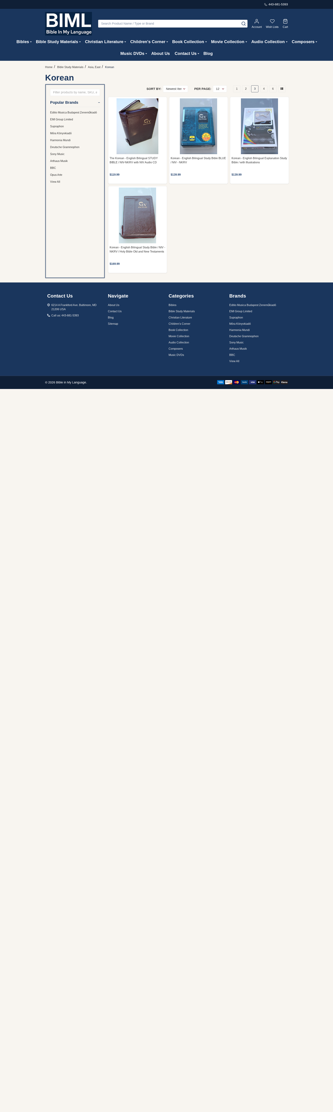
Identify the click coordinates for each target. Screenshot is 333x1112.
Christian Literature (104, 41)
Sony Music (57, 154)
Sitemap (113, 323)
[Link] (68, 24)
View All (55, 181)
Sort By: (154, 89)
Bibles (22, 41)
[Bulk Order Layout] (281, 88)
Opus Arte (56, 174)
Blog (208, 53)
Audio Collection (268, 41)
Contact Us (186, 53)
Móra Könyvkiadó (61, 133)
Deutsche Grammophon (64, 147)
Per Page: (202, 89)
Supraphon (57, 126)
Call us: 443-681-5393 (65, 315)
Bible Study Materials (57, 41)
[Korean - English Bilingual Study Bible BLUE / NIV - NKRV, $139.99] (199, 126)
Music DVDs (132, 53)
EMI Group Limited (61, 119)
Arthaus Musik (59, 161)
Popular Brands (64, 102)
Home (49, 67)
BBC (53, 167)
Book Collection (188, 41)
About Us (160, 53)
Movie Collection (227, 41)
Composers (303, 41)
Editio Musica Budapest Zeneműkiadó (73, 112)
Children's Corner (147, 41)
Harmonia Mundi (60, 140)
